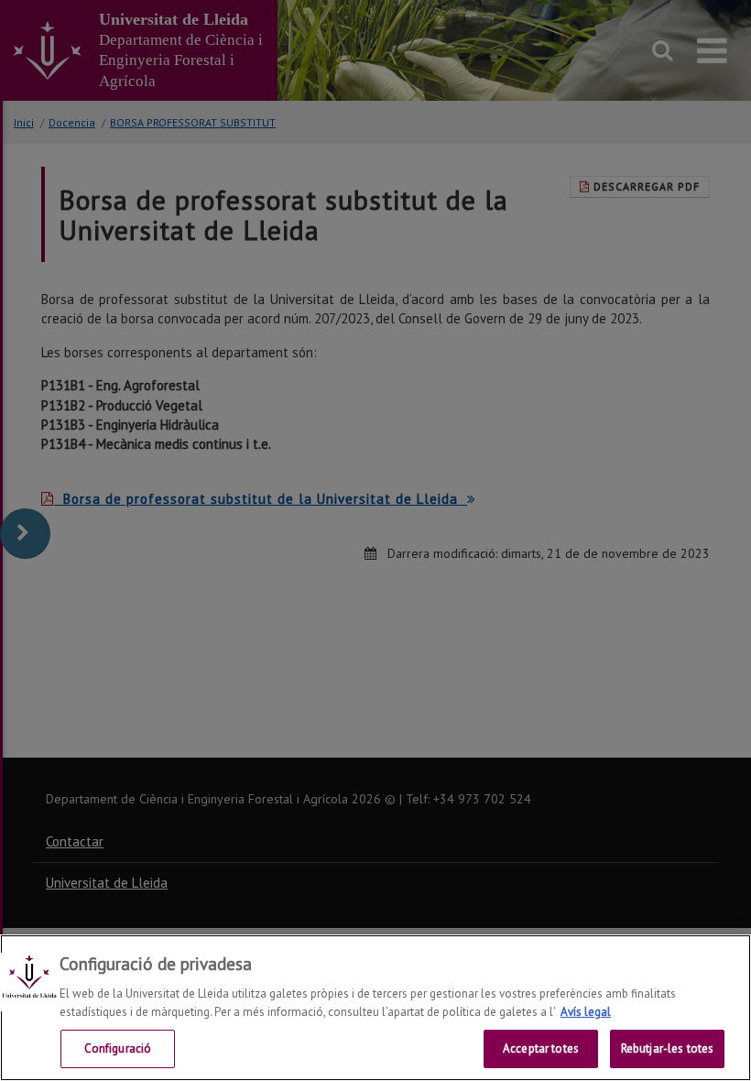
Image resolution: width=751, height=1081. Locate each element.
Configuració (118, 1048)
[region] (375, 1007)
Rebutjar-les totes (667, 1048)
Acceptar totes (541, 1048)
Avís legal (586, 1012)
